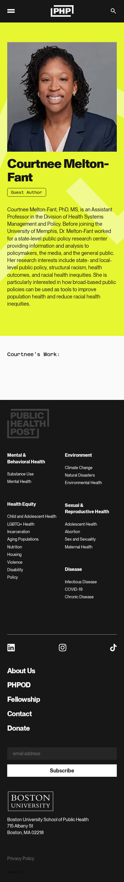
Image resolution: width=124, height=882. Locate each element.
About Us (21, 671)
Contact (19, 714)
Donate (18, 728)
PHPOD (19, 685)
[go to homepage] (62, 11)
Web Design (13, 872)
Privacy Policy (20, 858)
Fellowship (23, 699)
